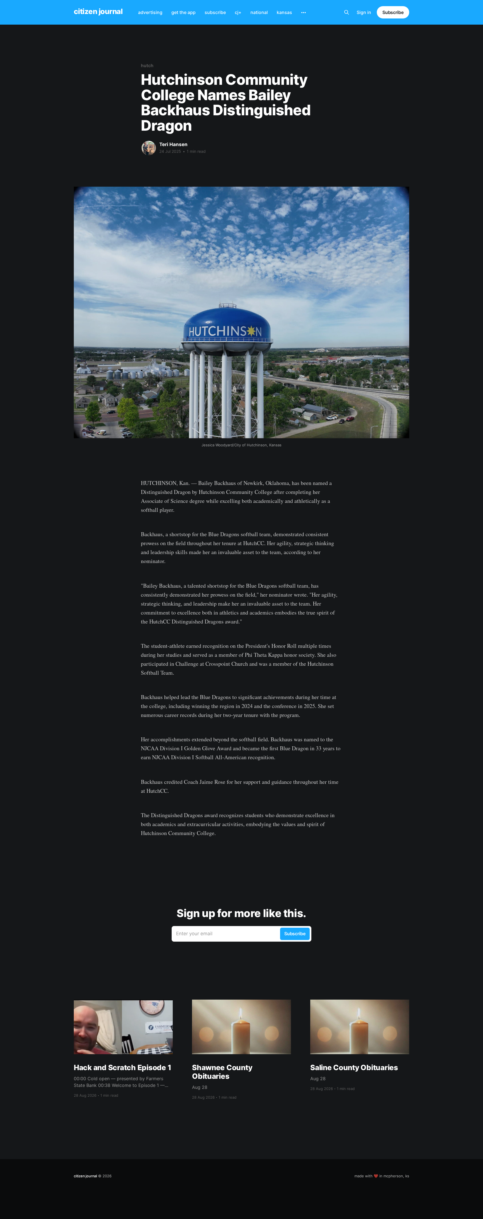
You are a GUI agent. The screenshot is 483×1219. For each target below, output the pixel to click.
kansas (284, 12)
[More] (303, 12)
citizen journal (98, 12)
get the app (183, 12)
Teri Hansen (173, 144)
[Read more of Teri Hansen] (149, 148)
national (259, 12)
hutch (147, 65)
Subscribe (393, 12)
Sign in (364, 12)
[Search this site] (346, 12)
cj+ (238, 12)
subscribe (215, 12)
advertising (150, 12)
